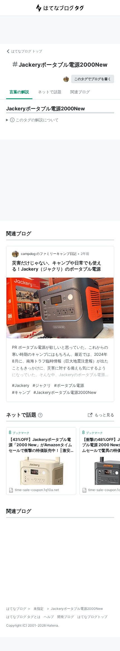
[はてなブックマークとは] (40, 415)
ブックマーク (19, 432)
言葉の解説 (19, 91)
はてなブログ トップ (26, 51)
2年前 (85, 254)
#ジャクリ (42, 385)
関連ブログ (80, 91)
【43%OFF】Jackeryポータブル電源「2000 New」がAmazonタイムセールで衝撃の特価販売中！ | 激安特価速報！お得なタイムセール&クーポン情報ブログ (41, 445)
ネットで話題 (49, 91)
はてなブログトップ (92, 617)
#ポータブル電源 (69, 385)
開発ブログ (65, 617)
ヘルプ (49, 617)
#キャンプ (21, 392)
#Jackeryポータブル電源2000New (64, 392)
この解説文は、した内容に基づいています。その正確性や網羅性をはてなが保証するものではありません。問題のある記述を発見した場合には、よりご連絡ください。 (32, 121)
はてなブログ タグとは (23, 617)
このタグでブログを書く (92, 79)
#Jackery (20, 385)
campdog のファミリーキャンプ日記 (48, 254)
